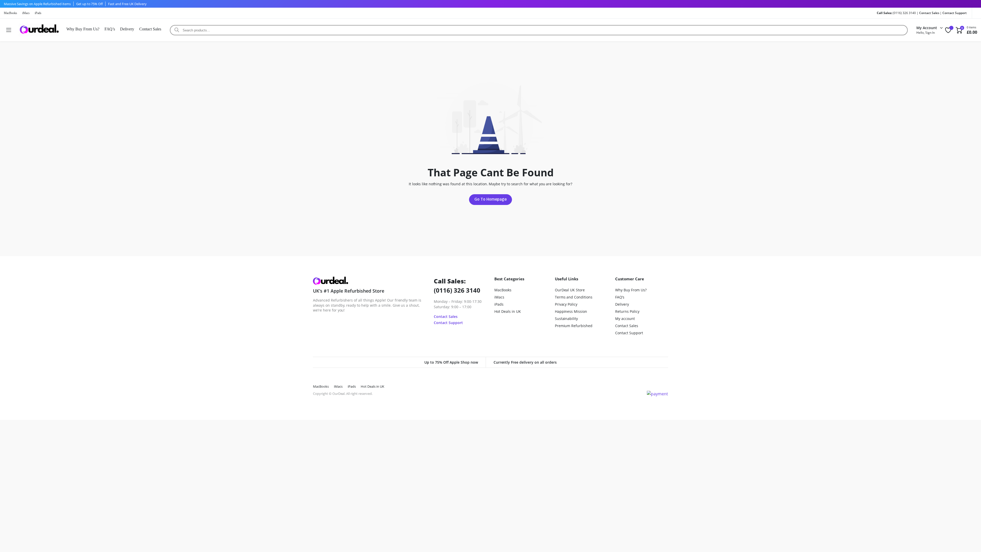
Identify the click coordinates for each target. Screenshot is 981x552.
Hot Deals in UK (507, 311)
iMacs (26, 13)
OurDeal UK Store (570, 290)
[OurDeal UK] (39, 30)
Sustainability (566, 318)
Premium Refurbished (573, 325)
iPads (38, 13)
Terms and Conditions (573, 297)
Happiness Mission (571, 311)
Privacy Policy (566, 304)
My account (625, 318)
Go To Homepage (490, 199)
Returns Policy (627, 311)
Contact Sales (929, 13)
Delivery (127, 29)
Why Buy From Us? (82, 29)
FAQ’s (109, 29)
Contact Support (954, 13)
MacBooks (10, 13)
